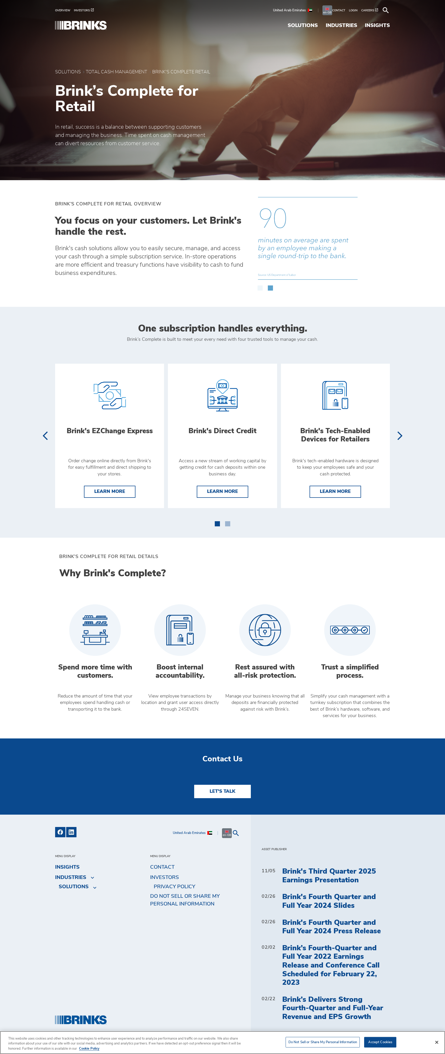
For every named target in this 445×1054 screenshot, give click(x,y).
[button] (260, 285)
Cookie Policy (89, 1048)
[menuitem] (64, 10)
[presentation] (45, 436)
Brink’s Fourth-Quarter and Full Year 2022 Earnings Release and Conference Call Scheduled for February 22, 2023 (331, 965)
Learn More (114, 491)
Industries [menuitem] (341, 25)
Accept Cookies (380, 1042)
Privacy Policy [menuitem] (174, 886)
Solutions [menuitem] (303, 25)
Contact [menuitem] (162, 867)
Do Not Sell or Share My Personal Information (322, 1042)
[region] (222, 1042)
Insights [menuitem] (377, 25)
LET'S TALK (222, 791)
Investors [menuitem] (164, 877)
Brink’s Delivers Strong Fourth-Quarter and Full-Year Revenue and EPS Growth (332, 1008)
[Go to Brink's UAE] (81, 25)
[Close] (436, 1042)
